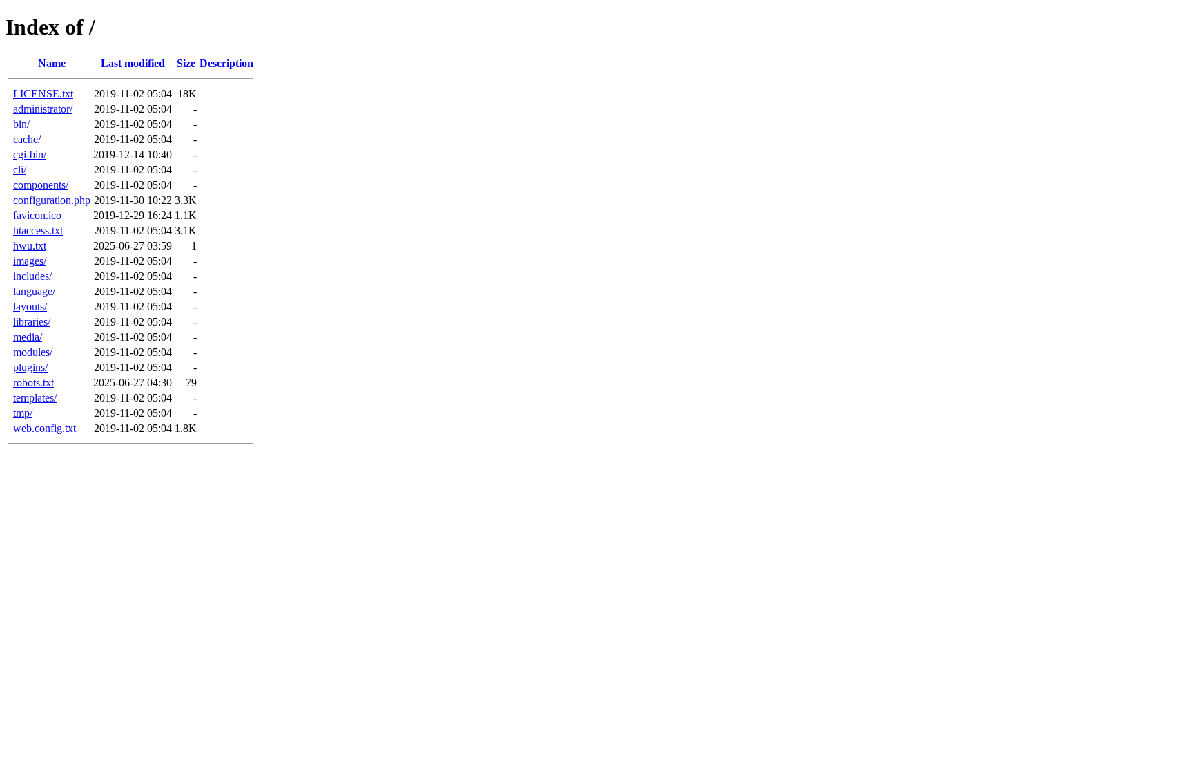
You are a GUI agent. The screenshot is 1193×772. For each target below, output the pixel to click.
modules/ (32, 352)
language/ (34, 291)
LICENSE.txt (43, 94)
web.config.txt (44, 428)
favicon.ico (37, 215)
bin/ (21, 124)
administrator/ (42, 109)
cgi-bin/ (29, 154)
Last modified (133, 63)
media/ (27, 337)
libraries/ (31, 322)
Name (52, 63)
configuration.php (51, 200)
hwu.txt (29, 246)
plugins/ (30, 367)
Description (226, 63)
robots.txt (33, 382)
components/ (40, 185)
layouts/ (30, 306)
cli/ (19, 170)
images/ (29, 261)
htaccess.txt (38, 230)
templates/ (35, 398)
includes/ (32, 276)
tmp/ (22, 413)
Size (186, 63)
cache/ (27, 139)
